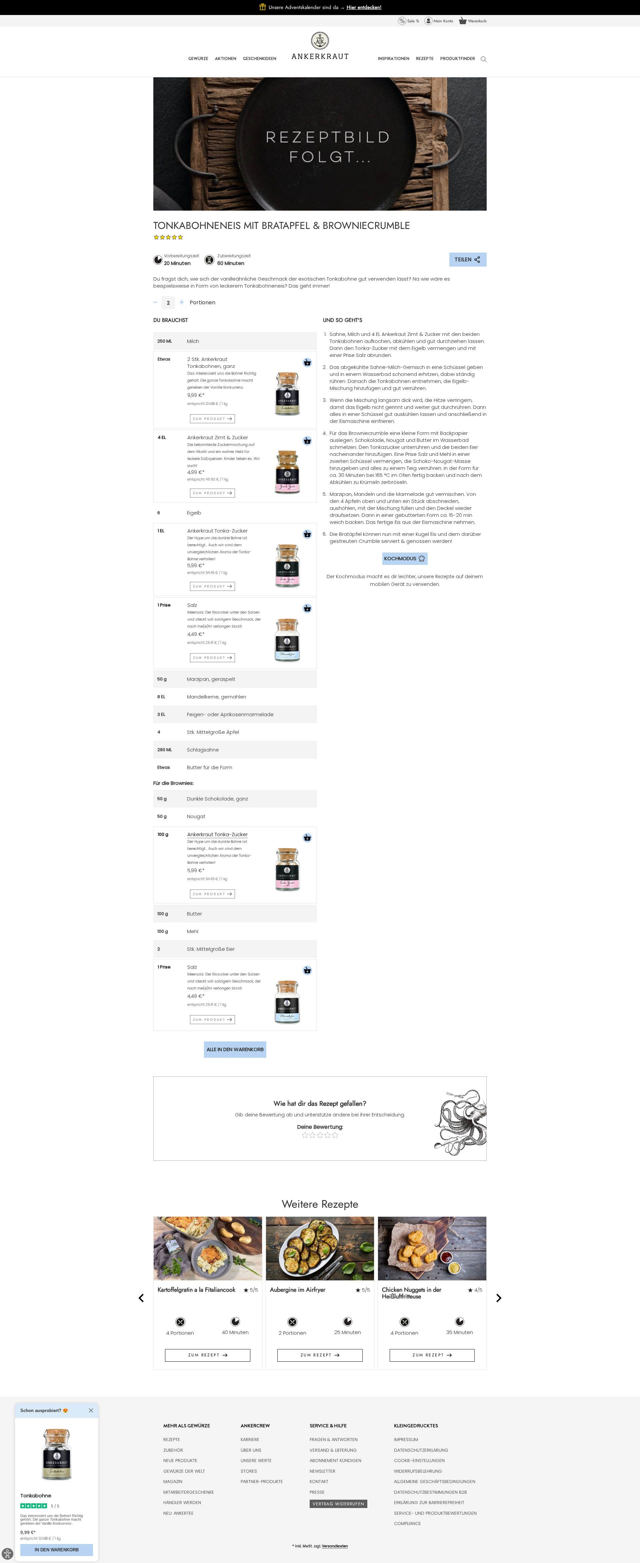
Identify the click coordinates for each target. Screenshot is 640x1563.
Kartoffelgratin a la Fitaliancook (196, 1289)
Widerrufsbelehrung (418, 1471)
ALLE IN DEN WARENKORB (235, 1049)
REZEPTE (425, 63)
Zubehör (173, 1450)
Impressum (406, 1439)
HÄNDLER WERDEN (182, 1502)
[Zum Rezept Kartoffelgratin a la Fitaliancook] (208, 1248)
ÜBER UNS (251, 1450)
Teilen (463, 259)
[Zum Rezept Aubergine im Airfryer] (320, 1248)
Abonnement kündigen (335, 1460)
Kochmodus (400, 558)
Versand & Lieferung (333, 1450)
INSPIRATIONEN (393, 63)
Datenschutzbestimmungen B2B (430, 1492)
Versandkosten (335, 1546)
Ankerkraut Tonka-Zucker (217, 834)
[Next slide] (498, 1298)
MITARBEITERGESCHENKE (188, 1492)
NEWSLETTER (322, 1471)
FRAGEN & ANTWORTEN (334, 1439)
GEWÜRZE (198, 63)
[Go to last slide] (141, 1298)
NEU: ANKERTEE (178, 1513)
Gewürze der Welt (184, 1471)
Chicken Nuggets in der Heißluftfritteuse (411, 1293)
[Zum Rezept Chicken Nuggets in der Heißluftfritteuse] (432, 1248)
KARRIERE (250, 1439)
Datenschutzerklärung (421, 1450)
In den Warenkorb (57, 1550)
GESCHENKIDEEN (259, 63)
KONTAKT (319, 1481)
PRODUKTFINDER (457, 63)
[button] (307, 363)
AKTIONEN (225, 63)
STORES (249, 1471)
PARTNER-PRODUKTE (262, 1481)
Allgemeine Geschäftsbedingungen (434, 1481)
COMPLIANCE (407, 1523)
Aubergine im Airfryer (297, 1289)
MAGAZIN (172, 1481)
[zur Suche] (484, 62)
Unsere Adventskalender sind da (308, 7)
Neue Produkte (180, 1460)
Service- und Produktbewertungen (435, 1513)
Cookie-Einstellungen (419, 1460)
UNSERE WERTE (256, 1460)
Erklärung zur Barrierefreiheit (429, 1502)
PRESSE (317, 1492)
